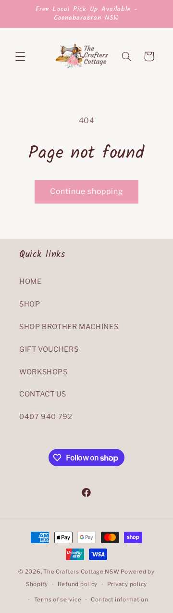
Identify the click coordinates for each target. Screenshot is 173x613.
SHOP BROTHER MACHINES (68, 326)
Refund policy (78, 584)
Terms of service (58, 599)
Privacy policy (127, 584)
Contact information (119, 599)
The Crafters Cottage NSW (81, 571)
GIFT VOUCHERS (48, 349)
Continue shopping (87, 191)
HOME (30, 281)
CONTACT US (42, 394)
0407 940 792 (46, 416)
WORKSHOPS (43, 372)
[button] (20, 56)
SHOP (29, 304)
